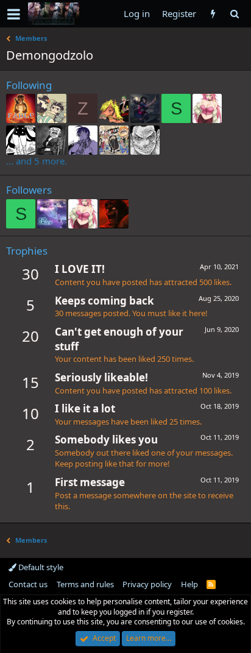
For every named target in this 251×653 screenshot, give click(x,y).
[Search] (234, 13)
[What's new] (213, 13)
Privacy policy (147, 584)
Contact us (28, 584)
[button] (13, 14)
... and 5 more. (36, 161)
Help (189, 584)
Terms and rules (85, 584)
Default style (39, 567)
